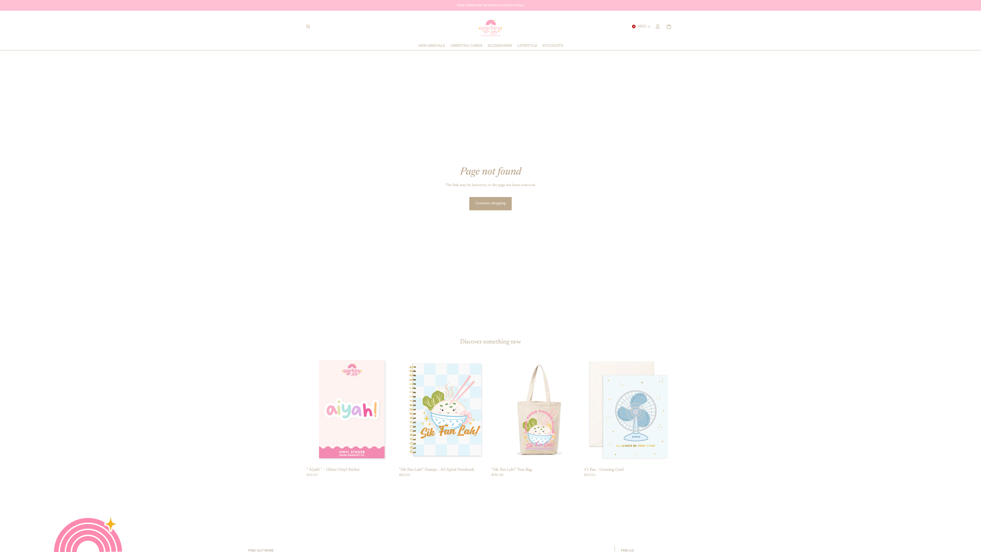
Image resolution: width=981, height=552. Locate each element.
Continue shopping (490, 203)
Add (393, 457)
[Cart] (668, 26)
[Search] (308, 26)
